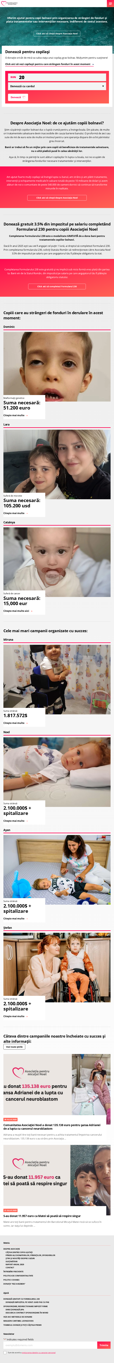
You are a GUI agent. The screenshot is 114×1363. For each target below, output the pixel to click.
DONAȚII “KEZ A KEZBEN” (14, 1284)
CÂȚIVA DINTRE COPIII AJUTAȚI (19, 1252)
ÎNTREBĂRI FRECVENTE (13, 1271)
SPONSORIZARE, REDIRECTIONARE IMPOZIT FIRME (25, 1306)
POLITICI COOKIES (11, 1280)
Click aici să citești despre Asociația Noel (56, 33)
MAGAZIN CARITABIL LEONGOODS (18, 1321)
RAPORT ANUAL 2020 (15, 1264)
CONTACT (10, 1267)
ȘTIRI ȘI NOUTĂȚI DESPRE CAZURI (20, 1258)
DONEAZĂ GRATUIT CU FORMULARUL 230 (21, 1299)
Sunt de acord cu (32, 1352)
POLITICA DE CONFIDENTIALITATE (18, 1276)
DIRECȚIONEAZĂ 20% (15, 1310)
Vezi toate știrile (14, 1046)
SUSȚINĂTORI (12, 1261)
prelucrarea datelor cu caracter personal (39, 1352)
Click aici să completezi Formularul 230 (57, 286)
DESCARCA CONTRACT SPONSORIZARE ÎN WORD (27, 1313)
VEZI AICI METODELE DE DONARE (17, 1317)
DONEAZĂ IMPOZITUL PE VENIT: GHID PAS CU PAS (27, 1302)
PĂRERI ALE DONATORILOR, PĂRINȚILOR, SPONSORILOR (30, 1255)
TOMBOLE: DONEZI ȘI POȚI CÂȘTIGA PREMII (22, 1325)
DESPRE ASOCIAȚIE (11, 1249)
